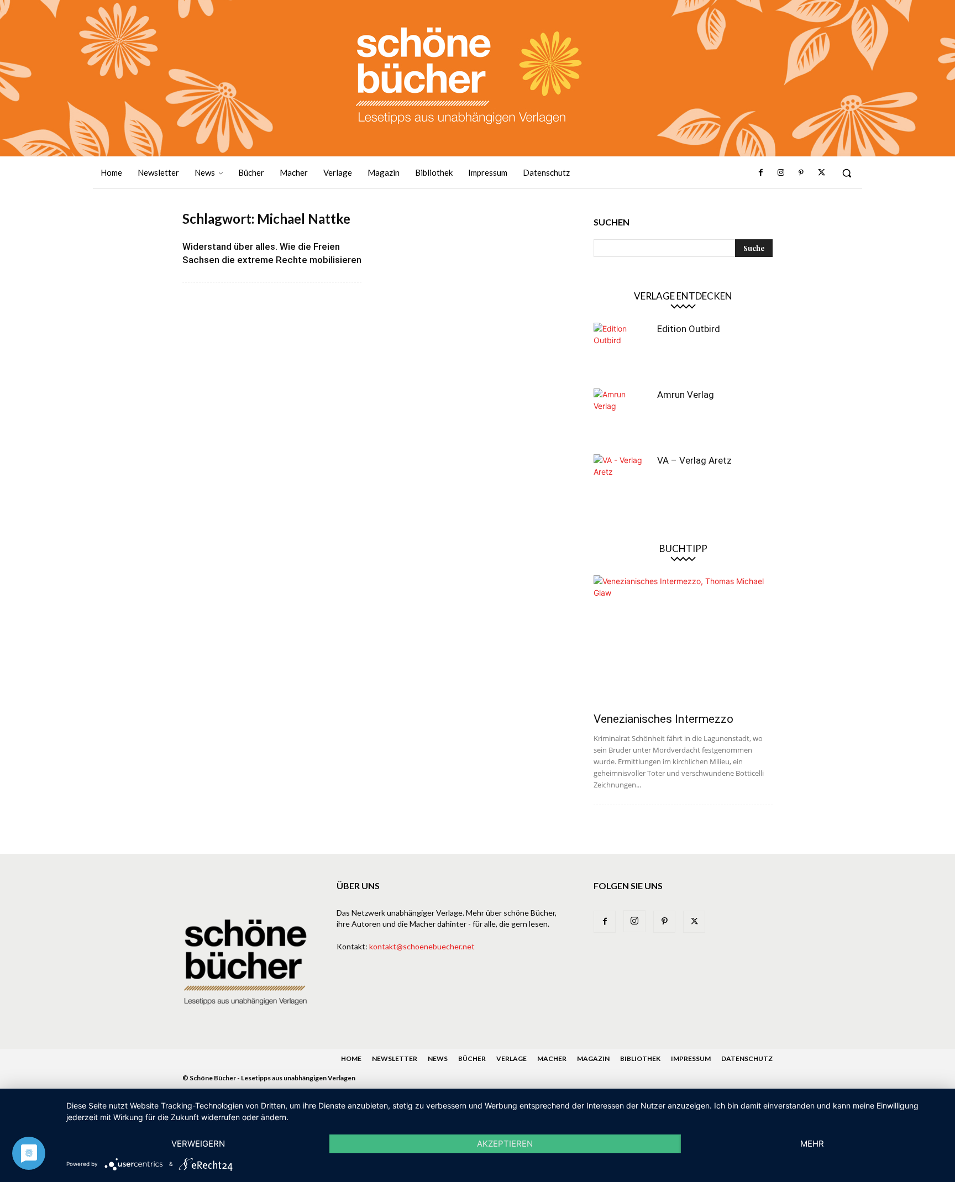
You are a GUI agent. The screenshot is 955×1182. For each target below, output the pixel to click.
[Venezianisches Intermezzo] (683, 640)
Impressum (691, 1058)
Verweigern (198, 1143)
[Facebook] (761, 173)
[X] (821, 173)
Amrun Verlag (685, 394)
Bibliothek (640, 1058)
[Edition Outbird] (621, 350)
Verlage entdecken (683, 296)
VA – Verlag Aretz (694, 460)
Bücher (472, 1058)
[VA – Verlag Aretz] (621, 481)
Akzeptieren (505, 1143)
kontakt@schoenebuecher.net (422, 946)
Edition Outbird (688, 328)
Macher (551, 1058)
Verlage (511, 1058)
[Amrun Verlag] (621, 416)
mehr (812, 1143)
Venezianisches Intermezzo (663, 719)
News (438, 1058)
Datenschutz (747, 1058)
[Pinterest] (801, 173)
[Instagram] (781, 173)
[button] (846, 172)
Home (351, 1058)
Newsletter (394, 1058)
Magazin (593, 1058)
